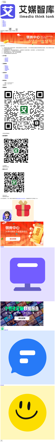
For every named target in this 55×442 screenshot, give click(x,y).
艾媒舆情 (6, 68)
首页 (3, 20)
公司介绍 (6, 57)
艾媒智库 (6, 78)
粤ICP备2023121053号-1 (21, 198)
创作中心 (4, 26)
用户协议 (6, 61)
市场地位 (6, 74)
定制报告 (6, 60)
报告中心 (4, 21)
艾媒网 (6, 70)
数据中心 (4, 22)
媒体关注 (6, 59)
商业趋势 (6, 77)
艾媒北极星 (7, 69)
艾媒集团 (6, 66)
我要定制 (4, 25)
